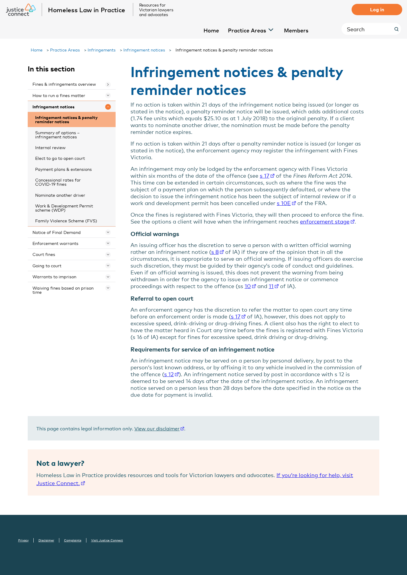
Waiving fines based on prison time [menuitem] (63, 290)
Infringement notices (144, 49)
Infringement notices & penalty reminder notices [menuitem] (66, 119)
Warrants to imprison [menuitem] (54, 276)
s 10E (284, 202)
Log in (377, 9)
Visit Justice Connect (107, 540)
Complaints (72, 540)
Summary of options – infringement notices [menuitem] (57, 134)
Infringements (102, 49)
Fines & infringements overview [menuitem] (64, 84)
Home (37, 49)
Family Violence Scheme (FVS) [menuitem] (66, 220)
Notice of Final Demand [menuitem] (56, 232)
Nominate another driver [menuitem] (60, 195)
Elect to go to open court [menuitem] (60, 158)
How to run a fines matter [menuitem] (58, 95)
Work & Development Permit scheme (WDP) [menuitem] (64, 207)
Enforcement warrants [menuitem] (55, 243)
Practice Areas (65, 49)
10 (248, 285)
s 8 (215, 251)
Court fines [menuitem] (43, 254)
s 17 (264, 175)
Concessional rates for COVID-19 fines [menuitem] (58, 182)
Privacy (23, 540)
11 (271, 285)
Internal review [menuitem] (50, 147)
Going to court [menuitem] (46, 265)
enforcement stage (324, 221)
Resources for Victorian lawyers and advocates (156, 9)
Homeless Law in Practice (86, 9)
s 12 (169, 373)
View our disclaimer (157, 428)
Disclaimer (46, 540)
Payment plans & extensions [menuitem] (63, 169)
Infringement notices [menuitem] (53, 106)
